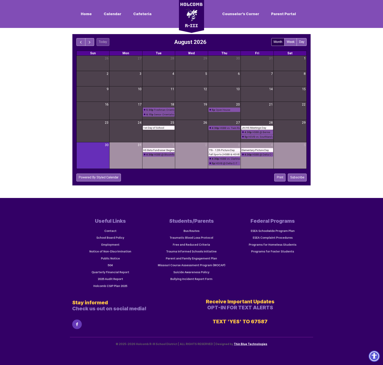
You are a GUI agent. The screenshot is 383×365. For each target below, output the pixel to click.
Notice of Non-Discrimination (110, 251)
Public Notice (110, 258)
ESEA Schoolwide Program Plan (273, 231)
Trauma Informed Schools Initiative (191, 251)
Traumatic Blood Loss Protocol (191, 237)
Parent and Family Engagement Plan (191, 258)
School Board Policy (110, 237)
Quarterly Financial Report (110, 272)
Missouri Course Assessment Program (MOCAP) (191, 265)
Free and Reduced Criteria (191, 244)
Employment (110, 244)
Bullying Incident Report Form (191, 279)
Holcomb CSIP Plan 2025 (110, 286)
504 (110, 265)
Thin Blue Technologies (250, 344)
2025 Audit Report (110, 279)
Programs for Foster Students (272, 251)
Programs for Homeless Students (272, 244)
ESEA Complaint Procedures (273, 237)
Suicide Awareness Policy (191, 272)
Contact (110, 231)
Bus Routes (191, 231)
